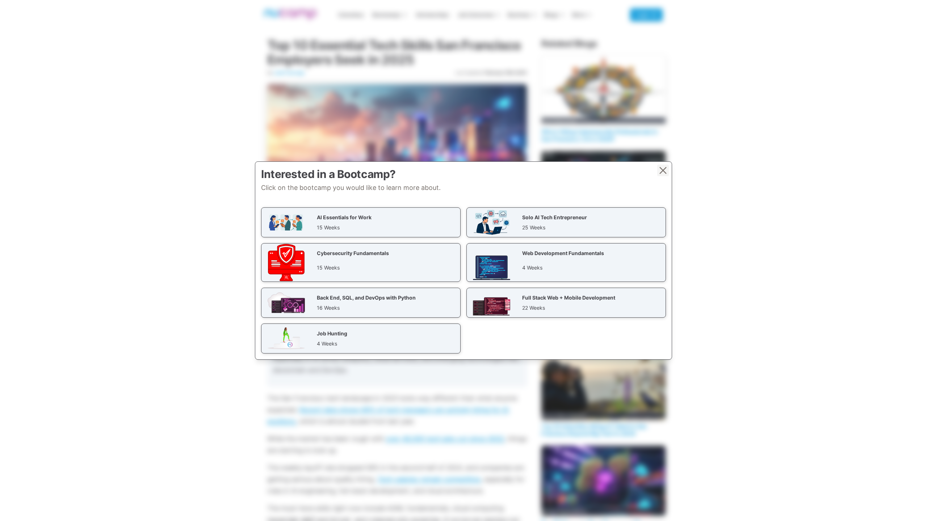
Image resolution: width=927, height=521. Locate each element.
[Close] (663, 170)
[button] (361, 222)
